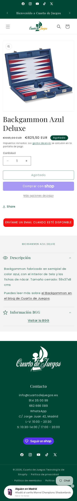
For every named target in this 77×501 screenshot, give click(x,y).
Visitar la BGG (38, 320)
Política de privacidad (45, 474)
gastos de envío (42, 143)
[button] (8, 26)
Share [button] (11, 207)
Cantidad (9, 153)
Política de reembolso (28, 480)
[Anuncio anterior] (7, 13)
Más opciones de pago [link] (38, 195)
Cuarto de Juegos (34, 469)
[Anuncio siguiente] (69, 13)
